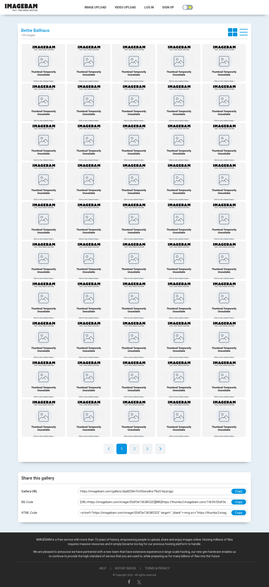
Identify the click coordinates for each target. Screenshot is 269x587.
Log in (149, 7)
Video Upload (125, 7)
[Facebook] (130, 581)
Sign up (168, 7)
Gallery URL (29, 491)
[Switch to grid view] (234, 32)
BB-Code (27, 502)
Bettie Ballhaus (35, 30)
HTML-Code (29, 512)
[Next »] (160, 449)
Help (102, 568)
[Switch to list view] (244, 32)
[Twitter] (139, 581)
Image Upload (95, 7)
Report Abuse (125, 568)
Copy (238, 491)
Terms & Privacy (157, 568)
